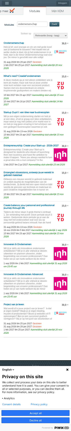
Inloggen (62, 3)
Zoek (54, 24)
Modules (34, 11)
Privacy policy (39, 404)
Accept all (36, 413)
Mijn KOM (58, 11)
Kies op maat (4, 11)
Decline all (35, 420)
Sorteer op (26, 33)
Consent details (11, 404)
